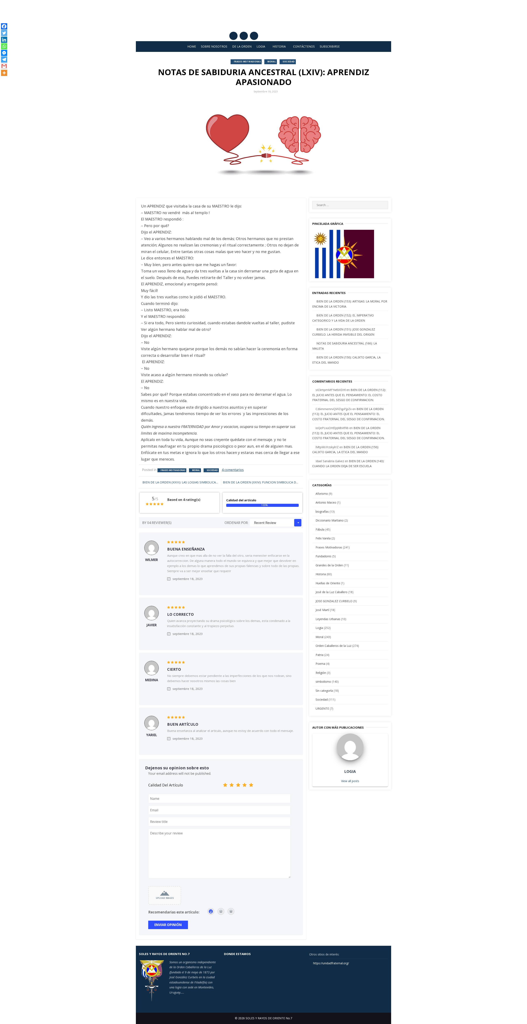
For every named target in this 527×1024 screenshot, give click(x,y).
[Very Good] (244, 786)
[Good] (238, 786)
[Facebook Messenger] (4, 53)
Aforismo (322, 494)
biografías (322, 511)
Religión (321, 673)
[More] (4, 73)
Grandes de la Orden (329, 565)
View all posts (350, 781)
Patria (319, 655)
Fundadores (323, 556)
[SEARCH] (383, 205)
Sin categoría (324, 691)
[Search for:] (350, 205)
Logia (261, 46)
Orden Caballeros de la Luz (333, 646)
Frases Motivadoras (247, 61)
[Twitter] (4, 33)
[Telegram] (4, 59)
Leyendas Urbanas (328, 619)
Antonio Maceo (326, 502)
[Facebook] (4, 26)
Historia (279, 46)
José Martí (322, 610)
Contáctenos (304, 46)
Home (191, 46)
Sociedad (289, 61)
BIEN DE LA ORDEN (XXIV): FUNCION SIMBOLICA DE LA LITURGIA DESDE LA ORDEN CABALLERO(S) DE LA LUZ (263, 482)
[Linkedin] (4, 40)
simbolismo (323, 681)
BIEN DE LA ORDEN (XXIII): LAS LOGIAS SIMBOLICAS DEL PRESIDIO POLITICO (180, 482)
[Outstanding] (251, 786)
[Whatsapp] (4, 46)
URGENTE (322, 708)
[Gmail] (4, 66)
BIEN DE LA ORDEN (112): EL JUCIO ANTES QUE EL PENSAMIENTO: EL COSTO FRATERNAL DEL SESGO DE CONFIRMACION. (349, 395)
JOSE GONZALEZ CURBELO (334, 601)
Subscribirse (330, 46)
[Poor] (232, 786)
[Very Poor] (225, 786)
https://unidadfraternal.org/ (330, 963)
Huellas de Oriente (328, 583)
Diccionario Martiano (330, 520)
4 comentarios (233, 470)
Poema (320, 664)
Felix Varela (323, 538)
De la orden (242, 46)
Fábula (320, 529)
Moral (271, 61)
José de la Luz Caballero (331, 592)
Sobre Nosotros (214, 46)
